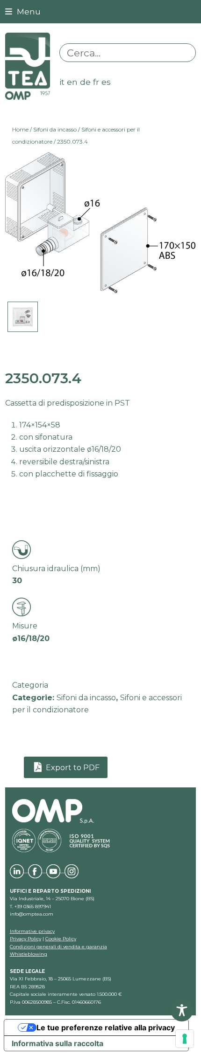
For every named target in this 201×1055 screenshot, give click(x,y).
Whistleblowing (28, 954)
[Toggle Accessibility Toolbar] (182, 1010)
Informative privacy (32, 931)
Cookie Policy (60, 939)
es (106, 82)
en (72, 82)
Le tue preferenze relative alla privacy (105, 1027)
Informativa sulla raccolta (57, 1043)
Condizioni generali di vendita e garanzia (58, 947)
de (85, 82)
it (62, 82)
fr (96, 82)
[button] (23, 11)
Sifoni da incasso (55, 129)
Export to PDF (72, 767)
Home (20, 129)
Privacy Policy (25, 939)
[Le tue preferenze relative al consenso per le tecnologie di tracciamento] (185, 1039)
